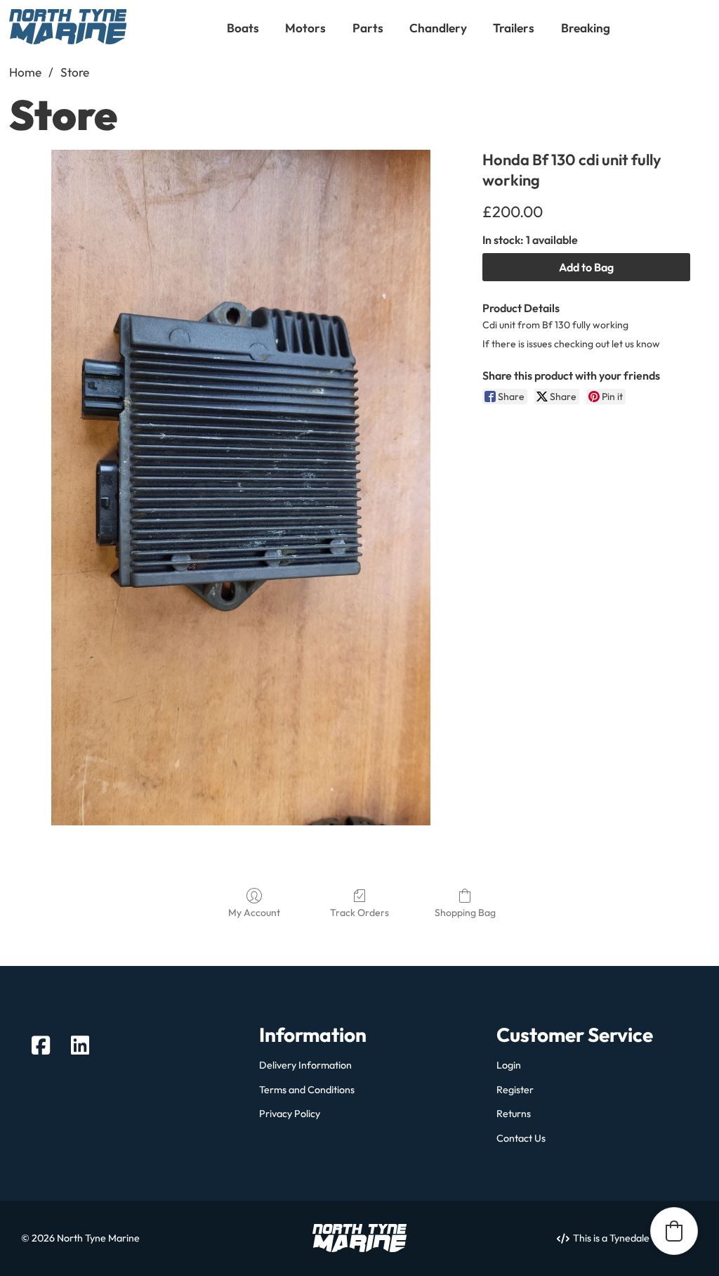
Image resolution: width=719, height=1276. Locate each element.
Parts (367, 27)
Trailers (513, 27)
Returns (513, 1114)
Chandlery (438, 27)
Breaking (585, 27)
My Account (254, 912)
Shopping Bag (465, 912)
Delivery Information (305, 1065)
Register (515, 1090)
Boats (243, 27)
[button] (674, 1231)
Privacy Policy (289, 1114)
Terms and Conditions (307, 1090)
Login (508, 1065)
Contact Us (521, 1139)
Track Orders (359, 912)
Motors (305, 27)
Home (25, 72)
